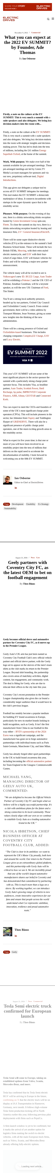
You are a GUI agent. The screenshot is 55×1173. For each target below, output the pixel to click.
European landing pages (36, 658)
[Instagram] (12, 865)
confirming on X (11, 575)
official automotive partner (39, 236)
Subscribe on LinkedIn (18, 873)
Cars (38, 32)
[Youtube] (32, 865)
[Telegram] (44, 66)
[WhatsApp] (37, 66)
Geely (14, 427)
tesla (14, 785)
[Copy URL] (51, 66)
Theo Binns (29, 58)
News (33, 32)
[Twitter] (23, 66)
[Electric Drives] (15, 19)
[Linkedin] (16, 66)
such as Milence (30, 709)
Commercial (37, 476)
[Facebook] (30, 66)
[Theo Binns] (7, 407)
